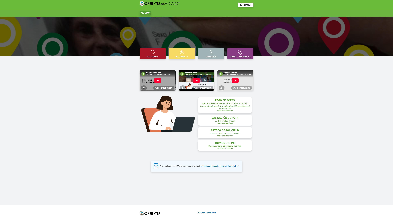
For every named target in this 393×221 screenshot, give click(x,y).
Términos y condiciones (207, 213)
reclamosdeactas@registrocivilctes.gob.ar (220, 166)
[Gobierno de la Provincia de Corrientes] (159, 4)
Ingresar (247, 5)
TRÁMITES (145, 13)
